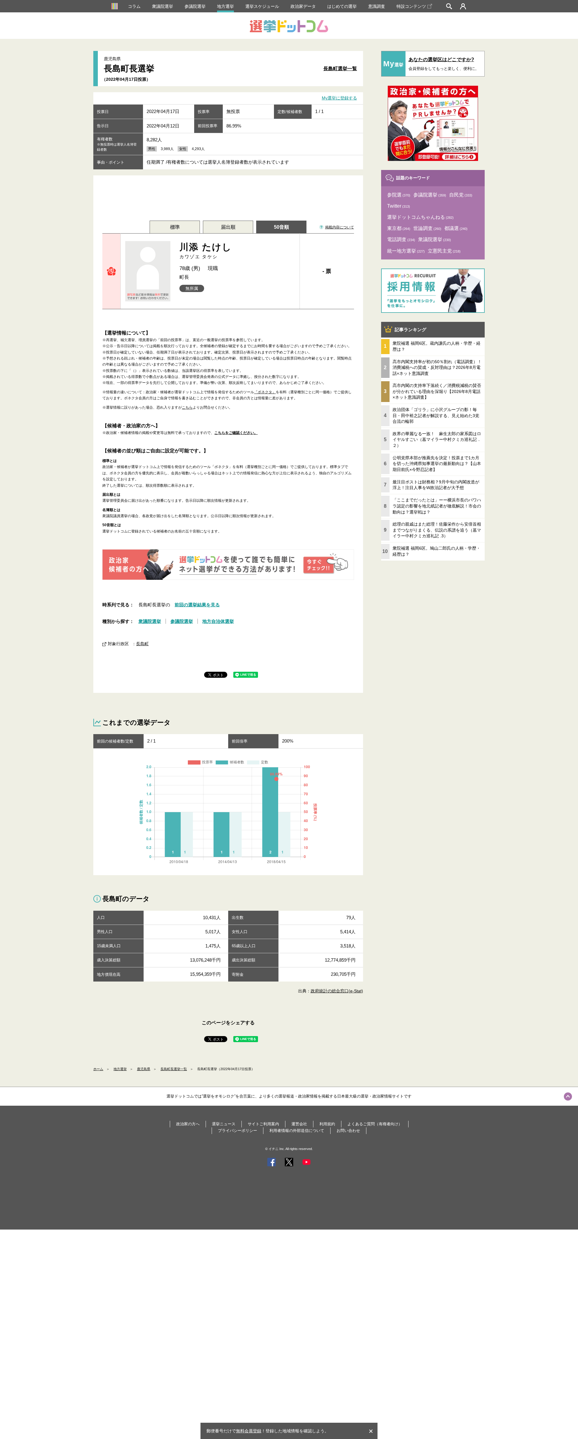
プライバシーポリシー (237, 1130)
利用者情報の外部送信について (296, 1130)
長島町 (142, 643)
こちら (187, 407)
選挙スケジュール (262, 6)
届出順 (228, 227)
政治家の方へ (188, 1124)
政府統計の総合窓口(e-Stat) (337, 990)
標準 (175, 227)
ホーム (98, 1069)
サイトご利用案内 (263, 1124)
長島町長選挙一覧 (173, 1069)
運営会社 (299, 1124)
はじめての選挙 (342, 6)
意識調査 (376, 6)
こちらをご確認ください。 (236, 433)
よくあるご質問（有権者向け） (374, 1124)
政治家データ (303, 6)
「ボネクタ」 (265, 392)
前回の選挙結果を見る (197, 604)
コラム (134, 6)
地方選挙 (225, 6)
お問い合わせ (348, 1130)
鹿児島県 (143, 1069)
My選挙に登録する (339, 98)
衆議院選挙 (162, 6)
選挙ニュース (223, 1124)
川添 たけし (205, 250)
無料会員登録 (248, 1430)
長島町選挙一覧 (340, 68)
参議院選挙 (195, 6)
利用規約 (327, 1124)
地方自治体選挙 (218, 621)
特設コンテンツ (411, 6)
